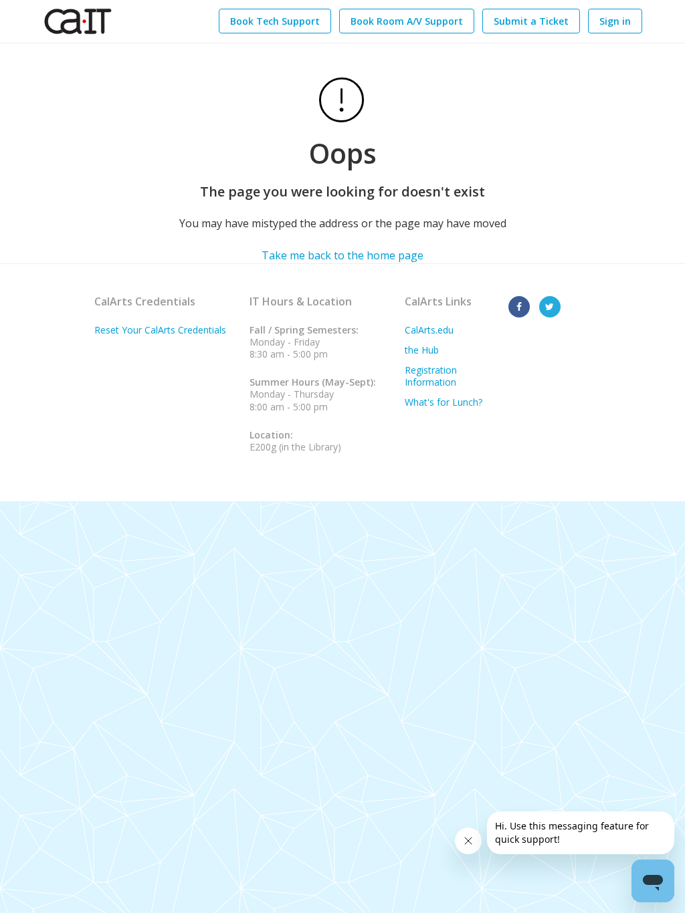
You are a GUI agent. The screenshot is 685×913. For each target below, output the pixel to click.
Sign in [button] (615, 21)
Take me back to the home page (342, 255)
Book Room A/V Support (407, 21)
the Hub (422, 350)
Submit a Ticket (531, 21)
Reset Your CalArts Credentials (160, 329)
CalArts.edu (429, 329)
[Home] (78, 21)
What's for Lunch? (443, 402)
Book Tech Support (275, 21)
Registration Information (431, 376)
